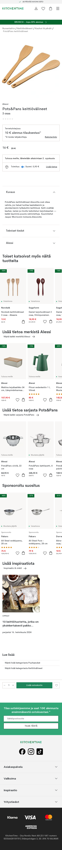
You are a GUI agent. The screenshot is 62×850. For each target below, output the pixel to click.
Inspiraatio (10, 790)
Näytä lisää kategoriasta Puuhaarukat (22, 663)
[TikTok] (39, 751)
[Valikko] (57, 8)
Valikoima (10, 778)
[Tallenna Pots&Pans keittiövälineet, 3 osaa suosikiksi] (57, 685)
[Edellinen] (5, 67)
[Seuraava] (57, 67)
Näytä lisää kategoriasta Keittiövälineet (23, 668)
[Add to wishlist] (45, 321)
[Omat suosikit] (43, 8)
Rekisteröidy (51, 137)
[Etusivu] (12, 8)
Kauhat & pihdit (43, 28)
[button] (7, 119)
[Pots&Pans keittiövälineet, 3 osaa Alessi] (31, 66)
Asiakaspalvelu (13, 766)
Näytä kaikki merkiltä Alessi (17, 337)
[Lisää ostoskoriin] (23, 321)
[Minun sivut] (36, 8)
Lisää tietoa (51, 167)
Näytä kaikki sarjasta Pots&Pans (19, 415)
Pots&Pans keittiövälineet (15, 31)
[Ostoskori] (50, 8)
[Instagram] (31, 751)
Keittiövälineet (25, 28)
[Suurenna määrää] (13, 685)
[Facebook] (22, 751)
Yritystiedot (11, 801)
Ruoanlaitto (8, 28)
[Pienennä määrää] (4, 685)
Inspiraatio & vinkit (13, 568)
